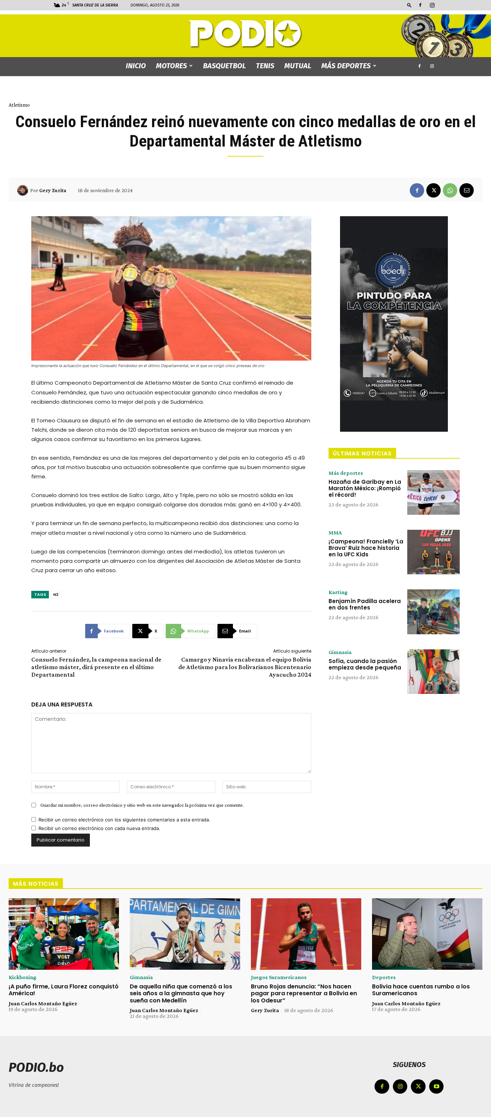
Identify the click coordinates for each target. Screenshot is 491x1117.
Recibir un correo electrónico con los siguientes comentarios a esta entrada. (124, 819)
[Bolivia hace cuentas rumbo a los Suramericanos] (427, 934)
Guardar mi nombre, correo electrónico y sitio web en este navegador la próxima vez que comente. (142, 805)
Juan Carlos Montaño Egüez (43, 1003)
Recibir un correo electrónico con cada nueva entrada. (99, 828)
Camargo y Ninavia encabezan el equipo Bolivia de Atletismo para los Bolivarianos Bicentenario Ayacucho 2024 (244, 667)
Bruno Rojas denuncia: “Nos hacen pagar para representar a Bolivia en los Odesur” (304, 993)
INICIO (136, 65)
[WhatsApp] (450, 190)
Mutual (297, 65)
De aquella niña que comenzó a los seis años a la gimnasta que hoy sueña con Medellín (181, 993)
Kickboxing (22, 977)
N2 (56, 594)
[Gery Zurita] (23, 190)
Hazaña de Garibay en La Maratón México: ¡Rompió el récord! (365, 488)
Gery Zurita (52, 190)
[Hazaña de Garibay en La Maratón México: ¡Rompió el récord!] (433, 492)
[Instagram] (432, 5)
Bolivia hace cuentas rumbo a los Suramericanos (421, 989)
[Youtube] (436, 1086)
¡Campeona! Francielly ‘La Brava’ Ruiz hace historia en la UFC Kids (366, 548)
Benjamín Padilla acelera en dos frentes (365, 604)
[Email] (466, 190)
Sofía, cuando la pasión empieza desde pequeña (365, 664)
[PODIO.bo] (245, 34)
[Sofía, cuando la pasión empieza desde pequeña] (433, 671)
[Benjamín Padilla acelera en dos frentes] (433, 611)
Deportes (384, 977)
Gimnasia (340, 652)
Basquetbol (224, 65)
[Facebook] (420, 5)
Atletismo (19, 105)
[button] (409, 5)
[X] (433, 190)
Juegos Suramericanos (279, 977)
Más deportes (346, 65)
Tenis (265, 65)
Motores (171, 65)
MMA (335, 533)
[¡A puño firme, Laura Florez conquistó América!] (64, 934)
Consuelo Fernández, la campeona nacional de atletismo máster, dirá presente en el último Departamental (96, 667)
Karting (338, 592)
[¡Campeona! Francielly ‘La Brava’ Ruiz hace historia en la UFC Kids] (433, 552)
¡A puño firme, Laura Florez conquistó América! (64, 989)
